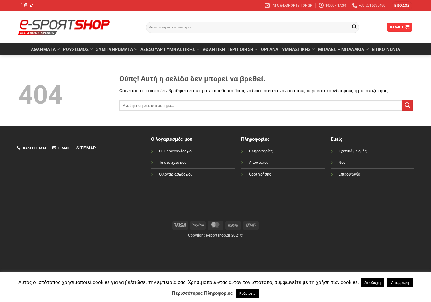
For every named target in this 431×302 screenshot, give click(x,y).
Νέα (342, 162)
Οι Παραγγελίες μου (176, 151)
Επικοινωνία (349, 174)
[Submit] (354, 27)
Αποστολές (258, 162)
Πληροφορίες (261, 151)
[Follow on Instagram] (25, 5)
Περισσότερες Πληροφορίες (202, 293)
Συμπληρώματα (114, 49)
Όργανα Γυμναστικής (286, 49)
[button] (402, 5)
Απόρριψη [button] (400, 282)
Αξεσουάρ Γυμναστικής (167, 49)
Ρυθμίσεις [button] (247, 294)
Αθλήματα (43, 49)
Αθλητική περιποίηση (228, 49)
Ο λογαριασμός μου (176, 174)
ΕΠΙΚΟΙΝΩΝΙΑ (386, 49)
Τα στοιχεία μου (173, 162)
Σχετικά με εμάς (353, 151)
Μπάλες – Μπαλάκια (341, 49)
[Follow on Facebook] (20, 5)
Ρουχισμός (75, 49)
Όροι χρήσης (260, 174)
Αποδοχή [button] (372, 282)
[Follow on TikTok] (31, 5)
